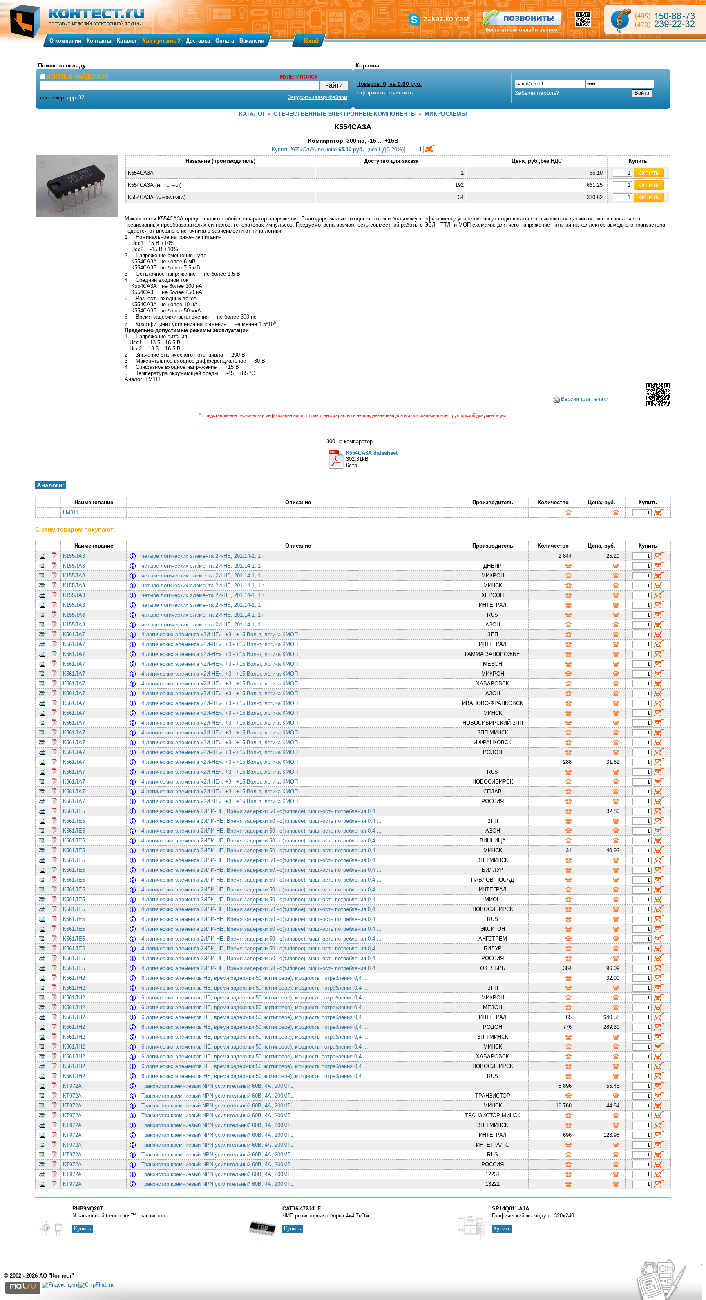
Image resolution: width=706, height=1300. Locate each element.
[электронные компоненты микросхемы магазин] (655, 19)
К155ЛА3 (74, 556)
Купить (82, 1229)
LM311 (70, 513)
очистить (401, 92)
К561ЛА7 (74, 634)
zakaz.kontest (446, 19)
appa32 (75, 97)
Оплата (224, 41)
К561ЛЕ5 (74, 811)
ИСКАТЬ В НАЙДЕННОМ (78, 77)
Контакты (99, 41)
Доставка (198, 41)
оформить (371, 92)
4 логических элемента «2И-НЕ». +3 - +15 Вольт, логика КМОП (221, 634)
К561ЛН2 (74, 978)
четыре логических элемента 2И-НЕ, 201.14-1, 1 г (204, 556)
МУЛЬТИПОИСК (298, 77)
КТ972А (72, 1086)
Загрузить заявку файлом (317, 97)
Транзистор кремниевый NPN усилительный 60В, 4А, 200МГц (219, 1086)
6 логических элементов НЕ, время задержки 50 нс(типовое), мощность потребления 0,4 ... (256, 978)
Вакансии (251, 41)
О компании (65, 41)
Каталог (127, 41)
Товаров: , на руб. (389, 84)
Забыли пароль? (537, 93)
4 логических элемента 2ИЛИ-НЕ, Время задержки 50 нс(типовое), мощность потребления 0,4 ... (263, 811)
